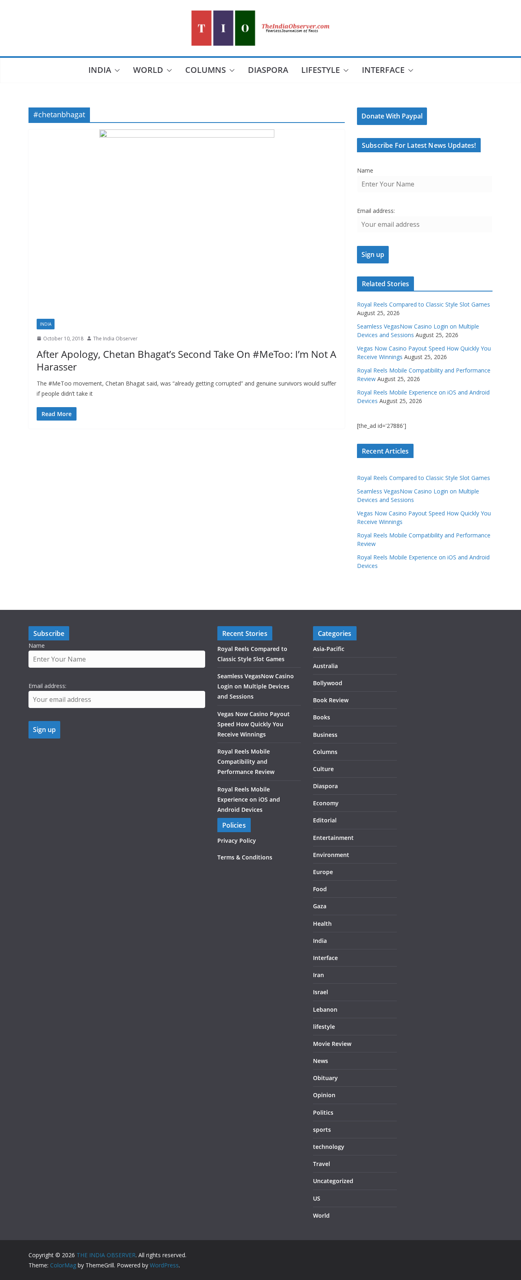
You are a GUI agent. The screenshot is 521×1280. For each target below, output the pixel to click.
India (99, 69)
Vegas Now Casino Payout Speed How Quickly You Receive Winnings (253, 724)
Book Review (330, 700)
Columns (205, 69)
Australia (325, 666)
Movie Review (332, 1044)
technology (328, 1147)
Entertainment (333, 838)
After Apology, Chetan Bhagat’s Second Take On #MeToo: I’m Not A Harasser (186, 360)
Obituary (325, 1078)
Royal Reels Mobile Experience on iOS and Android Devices (248, 799)
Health (322, 923)
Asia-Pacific (328, 649)
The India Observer (115, 338)
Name (365, 170)
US (316, 1198)
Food (320, 889)
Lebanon (325, 1009)
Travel (321, 1164)
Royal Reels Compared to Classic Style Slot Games (423, 304)
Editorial (325, 820)
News (320, 1061)
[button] (115, 70)
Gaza (319, 906)
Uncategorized (333, 1181)
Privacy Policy (236, 840)
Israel (320, 992)
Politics (323, 1112)
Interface (383, 69)
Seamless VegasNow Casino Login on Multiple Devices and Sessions (255, 686)
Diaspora (268, 69)
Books (321, 717)
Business (325, 735)
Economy (326, 803)
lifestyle (320, 69)
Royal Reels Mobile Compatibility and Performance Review (245, 761)
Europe (323, 872)
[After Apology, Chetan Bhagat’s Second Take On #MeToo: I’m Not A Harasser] (186, 220)
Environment (331, 855)
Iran (318, 975)
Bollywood (327, 683)
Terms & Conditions (244, 857)
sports (322, 1129)
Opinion (324, 1095)
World (148, 69)
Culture (323, 769)
